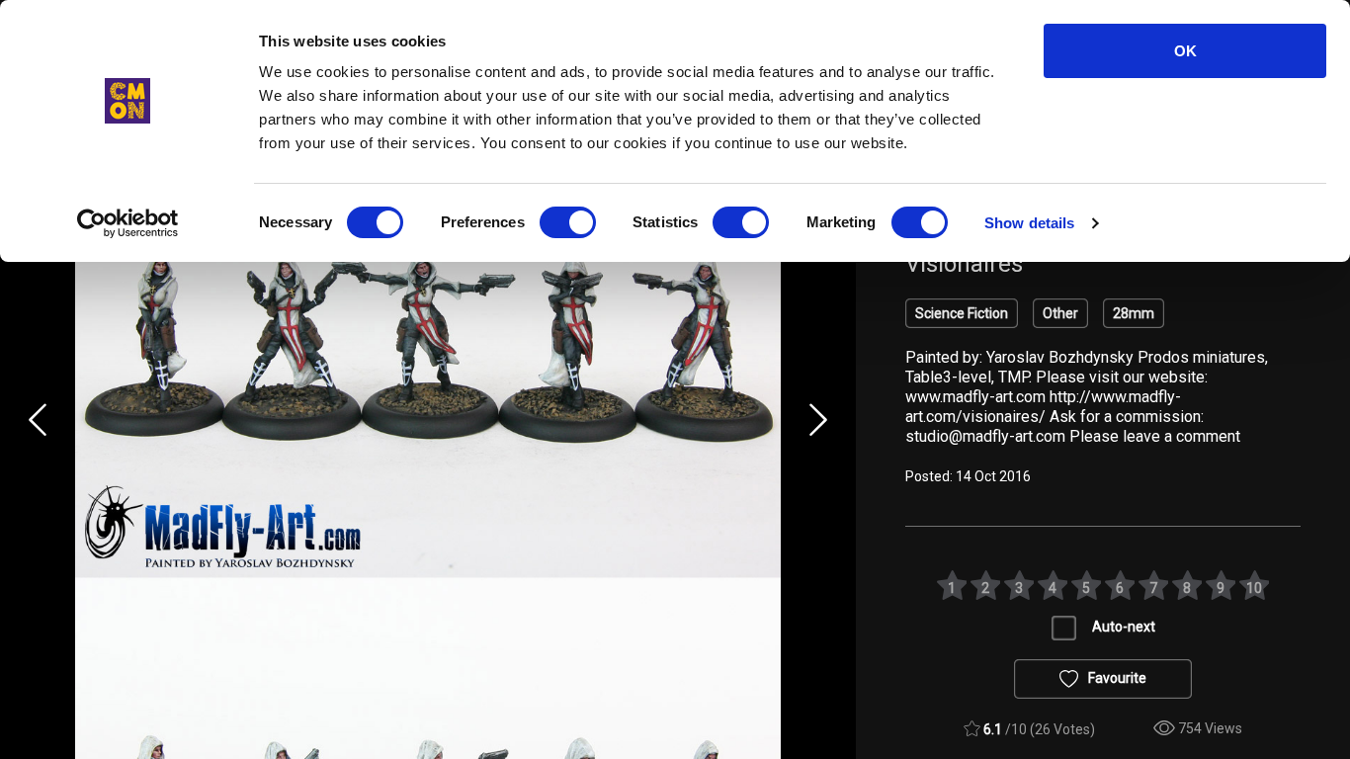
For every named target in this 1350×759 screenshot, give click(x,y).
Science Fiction (961, 313)
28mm (1133, 313)
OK (1185, 50)
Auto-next (1123, 626)
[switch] (568, 222)
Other (1060, 313)
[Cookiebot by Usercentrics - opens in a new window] (128, 223)
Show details (1029, 222)
